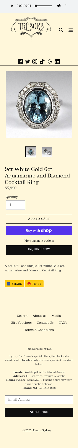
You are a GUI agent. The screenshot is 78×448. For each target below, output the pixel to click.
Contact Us (45, 322)
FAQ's (63, 322)
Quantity (12, 197)
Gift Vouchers (21, 322)
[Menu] (70, 29)
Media (56, 315)
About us (39, 315)
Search (22, 315)
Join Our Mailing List (39, 348)
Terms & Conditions (39, 330)
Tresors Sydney (42, 430)
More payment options (39, 241)
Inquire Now (39, 249)
